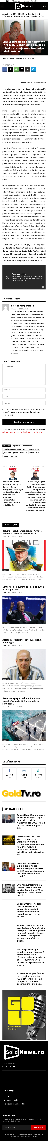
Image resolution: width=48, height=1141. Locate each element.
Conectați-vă (24, 769)
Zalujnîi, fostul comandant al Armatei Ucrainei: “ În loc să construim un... (22, 532)
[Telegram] (33, 69)
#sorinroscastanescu (12, 449)
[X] (10, 69)
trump (5, 456)
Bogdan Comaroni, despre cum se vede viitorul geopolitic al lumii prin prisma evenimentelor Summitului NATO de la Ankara (30, 910)
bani (25, 449)
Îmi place (9, 769)
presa (15, 453)
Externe (5, 570)
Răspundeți (15, 353)
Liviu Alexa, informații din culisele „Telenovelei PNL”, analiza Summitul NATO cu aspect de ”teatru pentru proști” (30, 890)
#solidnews (27, 446)
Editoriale (6, 623)
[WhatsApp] (16, 69)
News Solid (6, 537)
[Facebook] (4, 69)
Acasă (5, 14)
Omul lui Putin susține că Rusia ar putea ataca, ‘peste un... (23, 588)
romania (23, 453)
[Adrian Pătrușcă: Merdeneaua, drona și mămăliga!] (24, 664)
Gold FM (13, 14)
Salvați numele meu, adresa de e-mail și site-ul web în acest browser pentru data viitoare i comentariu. (23, 412)
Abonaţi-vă (38, 1127)
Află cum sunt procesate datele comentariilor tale (22, 432)
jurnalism (7, 453)
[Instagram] (6, 1067)
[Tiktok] (10, 1067)
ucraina (14, 456)
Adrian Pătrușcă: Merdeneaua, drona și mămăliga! (22, 641)
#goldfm (16, 446)
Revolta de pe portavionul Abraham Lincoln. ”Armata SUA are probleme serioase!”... (21, 701)
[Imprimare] (27, 69)
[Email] (21, 69)
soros (31, 453)
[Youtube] (14, 1067)
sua (37, 453)
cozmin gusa (34, 449)
